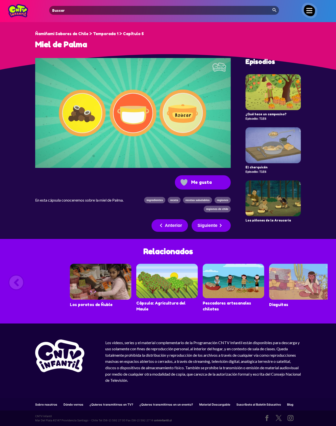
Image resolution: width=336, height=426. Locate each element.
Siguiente (207, 225)
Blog (290, 404)
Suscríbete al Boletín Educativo (258, 404)
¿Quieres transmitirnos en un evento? (166, 404)
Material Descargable (214, 404)
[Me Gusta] (184, 182)
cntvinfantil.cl (163, 420)
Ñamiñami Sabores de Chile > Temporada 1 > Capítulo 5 (89, 33)
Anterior (173, 225)
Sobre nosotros (46, 404)
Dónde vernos (73, 404)
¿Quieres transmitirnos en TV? (111, 404)
